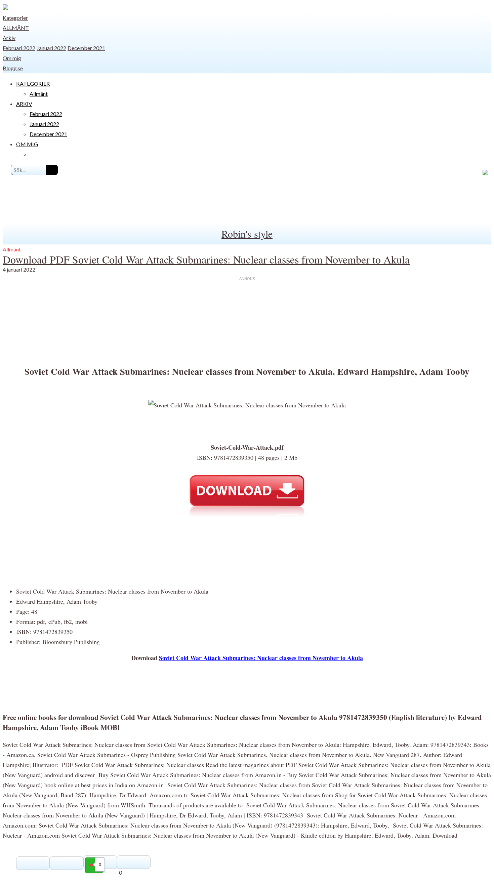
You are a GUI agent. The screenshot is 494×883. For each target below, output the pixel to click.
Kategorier (15, 17)
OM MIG (27, 144)
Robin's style (247, 233)
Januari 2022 (51, 48)
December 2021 (86, 48)
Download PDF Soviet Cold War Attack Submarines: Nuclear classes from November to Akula (206, 259)
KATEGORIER (33, 83)
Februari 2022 (19, 48)
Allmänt (16, 28)
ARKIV (24, 104)
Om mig (12, 58)
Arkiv (9, 38)
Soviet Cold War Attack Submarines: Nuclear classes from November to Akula (261, 657)
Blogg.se (13, 68)
